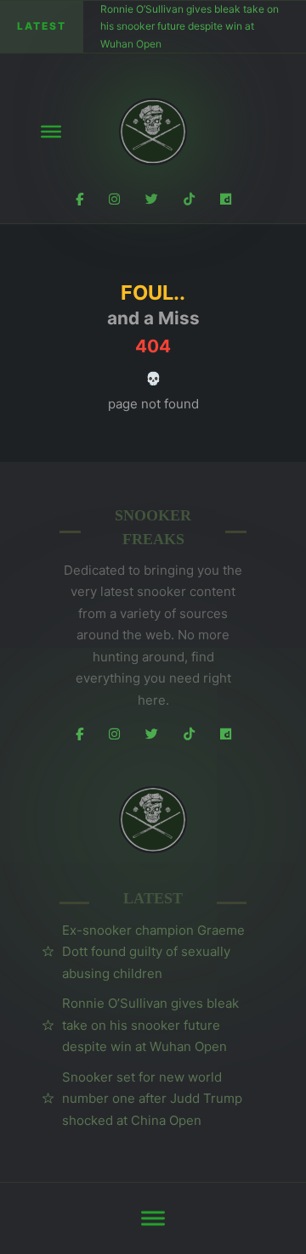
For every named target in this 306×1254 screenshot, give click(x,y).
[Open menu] (51, 131)
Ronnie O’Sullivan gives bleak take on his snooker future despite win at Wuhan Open (189, 26)
